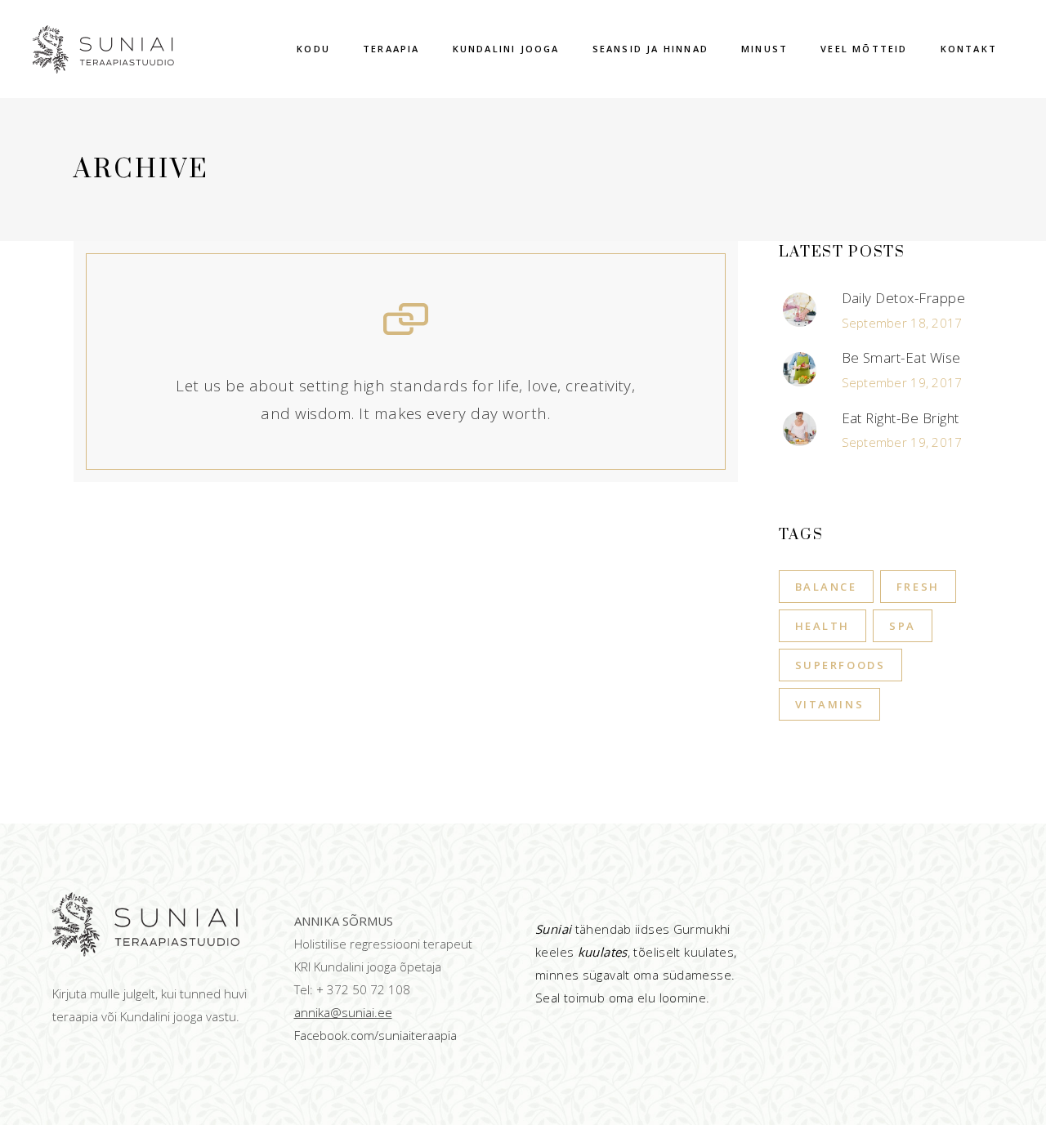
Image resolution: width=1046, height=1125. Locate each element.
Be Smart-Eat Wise (901, 357)
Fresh (918, 586)
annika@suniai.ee (343, 1012)
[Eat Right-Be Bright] (800, 429)
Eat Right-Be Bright (900, 417)
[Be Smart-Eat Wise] (800, 369)
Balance (826, 586)
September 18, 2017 (902, 323)
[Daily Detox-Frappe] (800, 309)
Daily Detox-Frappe (904, 297)
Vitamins (830, 704)
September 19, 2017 (902, 382)
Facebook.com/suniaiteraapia (375, 1035)
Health (823, 625)
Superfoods (840, 665)
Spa (902, 625)
